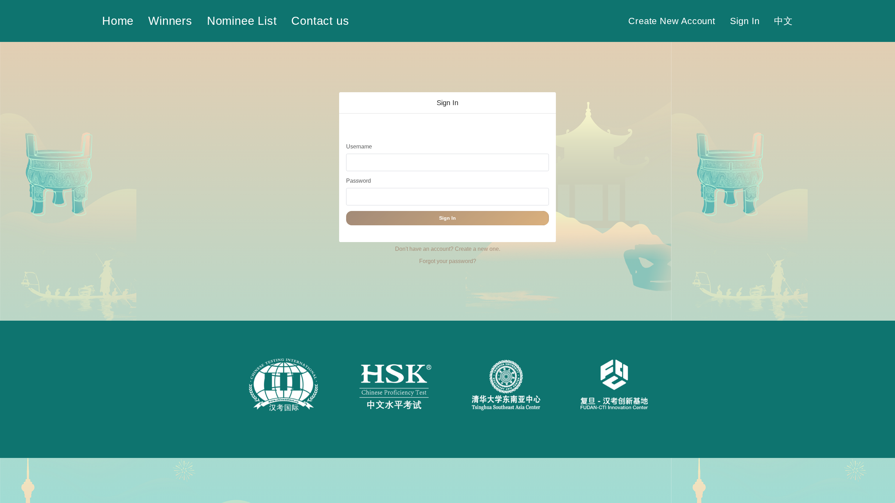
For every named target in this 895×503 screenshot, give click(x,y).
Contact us (320, 20)
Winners (170, 20)
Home (118, 20)
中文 (783, 21)
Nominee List (242, 20)
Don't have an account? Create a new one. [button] (447, 249)
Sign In (745, 21)
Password (358, 181)
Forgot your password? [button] (447, 261)
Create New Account (671, 21)
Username (359, 147)
